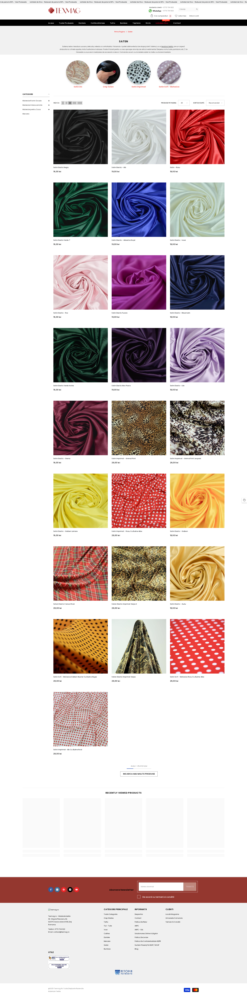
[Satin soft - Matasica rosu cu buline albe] (197, 646)
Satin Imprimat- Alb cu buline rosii (67, 749)
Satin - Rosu (175, 167)
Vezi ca (56, 103)
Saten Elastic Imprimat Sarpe (124, 677)
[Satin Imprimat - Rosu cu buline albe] (139, 501)
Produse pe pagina (168, 103)
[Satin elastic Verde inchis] (80, 355)
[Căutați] (188, 9)
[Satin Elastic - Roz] (80, 282)
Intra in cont (194, 16)
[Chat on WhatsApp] (154, 11)
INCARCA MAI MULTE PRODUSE (139, 773)
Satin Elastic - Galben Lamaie (65, 531)
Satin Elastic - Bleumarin (180, 313)
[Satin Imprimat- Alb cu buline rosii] (80, 719)
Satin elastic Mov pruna (121, 386)
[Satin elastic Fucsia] (139, 282)
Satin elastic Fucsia (119, 313)
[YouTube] (76, 889)
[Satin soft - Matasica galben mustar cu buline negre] (80, 646)
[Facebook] (50, 889)
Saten (130, 32)
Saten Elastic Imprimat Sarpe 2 (124, 604)
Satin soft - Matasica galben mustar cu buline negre (75, 677)
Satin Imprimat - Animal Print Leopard (185, 458)
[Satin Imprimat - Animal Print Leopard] (197, 428)
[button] (63, 103)
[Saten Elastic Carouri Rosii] (80, 573)
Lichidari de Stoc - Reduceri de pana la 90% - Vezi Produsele (53, 2)
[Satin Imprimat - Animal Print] (139, 428)
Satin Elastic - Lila (177, 386)
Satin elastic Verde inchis (63, 386)
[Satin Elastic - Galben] (197, 501)
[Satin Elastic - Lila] (197, 355)
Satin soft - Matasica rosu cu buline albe (187, 677)
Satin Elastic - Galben (179, 531)
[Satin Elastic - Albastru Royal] (139, 209)
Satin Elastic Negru (61, 167)
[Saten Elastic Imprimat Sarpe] (139, 646)
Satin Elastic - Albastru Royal (123, 240)
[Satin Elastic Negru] (80, 137)
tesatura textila (167, 46)
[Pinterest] (63, 889)
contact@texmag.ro (61, 932)
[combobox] (186, 9)
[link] (41, 851)
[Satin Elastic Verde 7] (80, 209)
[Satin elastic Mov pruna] (139, 355)
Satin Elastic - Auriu (178, 604)
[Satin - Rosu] (197, 137)
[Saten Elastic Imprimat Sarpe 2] (139, 573)
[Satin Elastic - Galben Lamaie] (80, 501)
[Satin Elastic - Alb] (139, 137)
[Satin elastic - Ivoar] (197, 209)
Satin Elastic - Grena (61, 458)
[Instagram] (57, 889)
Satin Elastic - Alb (119, 167)
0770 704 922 (168, 7)
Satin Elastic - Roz (60, 313)
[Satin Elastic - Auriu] (197, 573)
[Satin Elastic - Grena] (80, 428)
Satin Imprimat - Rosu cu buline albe (127, 531)
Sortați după (198, 103)
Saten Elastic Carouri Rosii (64, 604)
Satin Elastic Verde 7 (61, 240)
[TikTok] (70, 889)
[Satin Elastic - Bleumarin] (197, 282)
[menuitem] (36, 101)
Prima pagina (119, 32)
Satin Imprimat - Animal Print (124, 458)
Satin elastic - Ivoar (178, 240)
